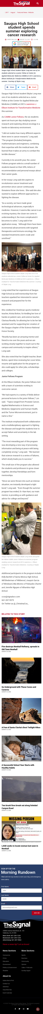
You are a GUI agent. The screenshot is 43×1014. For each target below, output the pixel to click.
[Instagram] (23, 1009)
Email (3, 904)
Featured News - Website (25, 12)
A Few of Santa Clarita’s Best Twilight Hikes (21, 727)
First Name (5, 886)
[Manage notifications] (38, 1009)
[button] (5, 3)
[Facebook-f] (15, 1009)
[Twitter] (19, 1009)
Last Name (5, 895)
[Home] (2, 12)
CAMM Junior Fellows (14, 117)
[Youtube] (28, 1009)
